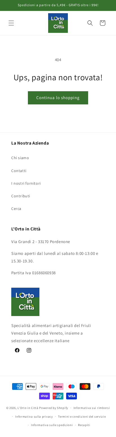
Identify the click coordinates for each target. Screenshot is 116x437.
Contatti (18, 170)
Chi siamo (20, 157)
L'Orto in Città (28, 408)
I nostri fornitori (26, 183)
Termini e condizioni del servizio (82, 416)
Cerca (16, 208)
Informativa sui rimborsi (91, 408)
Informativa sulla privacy (34, 416)
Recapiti (84, 425)
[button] (11, 23)
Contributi (20, 195)
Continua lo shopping (58, 97)
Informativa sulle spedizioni (52, 425)
